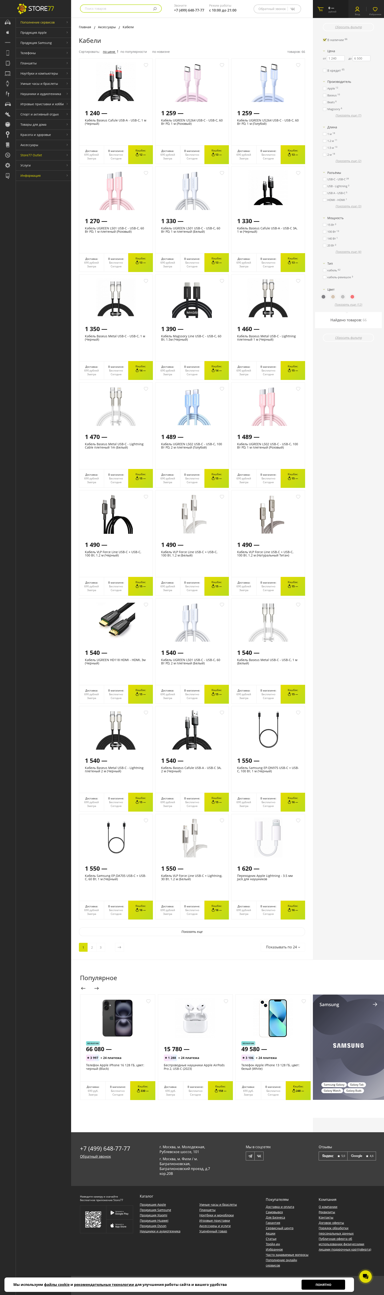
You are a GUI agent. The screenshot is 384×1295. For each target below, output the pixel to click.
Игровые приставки (214, 1220)
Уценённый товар (213, 1231)
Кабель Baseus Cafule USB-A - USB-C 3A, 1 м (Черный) (267, 230)
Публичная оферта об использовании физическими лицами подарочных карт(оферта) (345, 1244)
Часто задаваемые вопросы (287, 1255)
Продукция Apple (33, 32)
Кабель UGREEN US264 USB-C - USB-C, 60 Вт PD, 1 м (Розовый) (192, 122)
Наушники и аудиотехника (40, 94)
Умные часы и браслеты (39, 83)
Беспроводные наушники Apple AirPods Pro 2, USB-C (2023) (194, 1067)
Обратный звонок (272, 9)
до (350, 58)
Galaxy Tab (357, 1084)
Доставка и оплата (280, 1207)
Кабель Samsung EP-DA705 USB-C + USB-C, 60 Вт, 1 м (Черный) (115, 877)
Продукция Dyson (153, 1226)
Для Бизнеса (275, 1217)
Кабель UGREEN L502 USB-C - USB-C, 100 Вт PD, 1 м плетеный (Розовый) (267, 445)
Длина (332, 127)
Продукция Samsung (36, 43)
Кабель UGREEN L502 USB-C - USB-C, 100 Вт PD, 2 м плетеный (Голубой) (191, 445)
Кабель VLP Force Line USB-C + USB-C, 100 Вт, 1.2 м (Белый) (189, 553)
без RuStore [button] (93, 1043)
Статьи (271, 1239)
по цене (109, 52)
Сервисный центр (280, 1228)
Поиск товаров (95, 8)
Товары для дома (33, 124)
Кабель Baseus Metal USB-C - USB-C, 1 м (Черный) (115, 338)
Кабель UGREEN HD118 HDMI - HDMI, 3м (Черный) (115, 661)
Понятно (323, 1285)
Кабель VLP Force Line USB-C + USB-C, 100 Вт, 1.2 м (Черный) (113, 553)
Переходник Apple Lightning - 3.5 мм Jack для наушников (265, 877)
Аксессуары (29, 145)
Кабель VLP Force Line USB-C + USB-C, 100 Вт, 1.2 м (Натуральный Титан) (265, 553)
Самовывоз (274, 1212)
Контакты (326, 1217)
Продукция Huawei (154, 1220)
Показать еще (192, 932)
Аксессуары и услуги (215, 1226)
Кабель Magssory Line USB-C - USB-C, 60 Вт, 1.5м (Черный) (191, 338)
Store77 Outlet (31, 155)
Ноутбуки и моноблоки (216, 1215)
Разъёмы (334, 173)
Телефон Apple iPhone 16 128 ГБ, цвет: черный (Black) (115, 1067)
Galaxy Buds (354, 1090)
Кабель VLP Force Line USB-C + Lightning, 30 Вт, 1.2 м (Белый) (191, 877)
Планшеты (28, 63)
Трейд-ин (273, 1244)
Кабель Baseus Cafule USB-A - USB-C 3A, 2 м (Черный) (191, 769)
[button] (283, 947)
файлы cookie (57, 1284)
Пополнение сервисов (37, 22)
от (324, 58)
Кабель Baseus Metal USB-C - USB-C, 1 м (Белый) (267, 661)
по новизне (161, 52)
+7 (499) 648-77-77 (189, 10)
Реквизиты (327, 1212)
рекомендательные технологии (104, 1284)
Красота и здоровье (35, 135)
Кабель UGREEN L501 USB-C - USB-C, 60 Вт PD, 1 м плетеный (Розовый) (114, 230)
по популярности (134, 52)
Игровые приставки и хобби (42, 104)
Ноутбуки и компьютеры (39, 73)
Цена (331, 51)
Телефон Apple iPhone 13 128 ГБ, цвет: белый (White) (270, 1067)
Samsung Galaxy (334, 1084)
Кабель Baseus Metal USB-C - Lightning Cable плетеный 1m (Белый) (114, 445)
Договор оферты (331, 1223)
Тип (330, 263)
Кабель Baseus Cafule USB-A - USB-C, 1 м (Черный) (115, 122)
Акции (270, 1233)
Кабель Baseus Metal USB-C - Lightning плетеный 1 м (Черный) (266, 338)
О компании (328, 1207)
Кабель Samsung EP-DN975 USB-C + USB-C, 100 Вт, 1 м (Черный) (268, 769)
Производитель (339, 81)
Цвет (331, 289)
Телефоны (28, 53)
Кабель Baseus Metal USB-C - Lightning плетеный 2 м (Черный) (114, 769)
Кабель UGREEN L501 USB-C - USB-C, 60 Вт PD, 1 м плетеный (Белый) (190, 230)
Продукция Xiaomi (153, 1215)
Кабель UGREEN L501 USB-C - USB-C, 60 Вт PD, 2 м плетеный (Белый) (190, 661)
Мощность (335, 218)
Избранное (274, 1249)
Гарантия (273, 1223)
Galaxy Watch (332, 1090)
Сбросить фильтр (348, 27)
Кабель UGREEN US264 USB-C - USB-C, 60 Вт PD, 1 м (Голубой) (268, 122)
